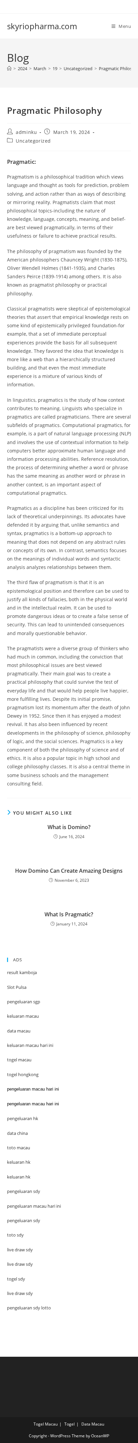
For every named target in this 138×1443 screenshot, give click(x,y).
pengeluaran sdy (23, 1220)
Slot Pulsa (16, 987)
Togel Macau (45, 1424)
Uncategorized (33, 141)
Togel (69, 1424)
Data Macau (92, 1424)
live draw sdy (20, 1293)
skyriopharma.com (42, 26)
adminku (26, 132)
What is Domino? (69, 827)
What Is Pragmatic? (69, 914)
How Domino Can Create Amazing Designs (69, 870)
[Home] (9, 68)
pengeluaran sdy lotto (29, 1308)
